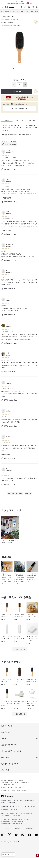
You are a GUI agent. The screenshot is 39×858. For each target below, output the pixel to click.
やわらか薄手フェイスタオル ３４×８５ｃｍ (32, 638)
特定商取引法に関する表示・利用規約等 (11, 824)
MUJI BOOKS (4, 809)
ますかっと (9, 151)
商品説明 (7, 120)
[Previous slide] (11, 69)
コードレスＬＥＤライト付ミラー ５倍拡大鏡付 (32, 703)
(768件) (19, 25)
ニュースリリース (5, 819)
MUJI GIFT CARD (27, 813)
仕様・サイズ (19, 120)
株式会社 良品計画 (17, 821)
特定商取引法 (29, 828)
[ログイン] (25, 6)
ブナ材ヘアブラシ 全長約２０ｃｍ (19, 616)
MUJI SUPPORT (29, 800)
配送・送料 (32, 120)
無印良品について (6, 821)
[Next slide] (28, 69)
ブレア (8, 325)
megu (8, 436)
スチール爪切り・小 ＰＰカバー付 (19, 637)
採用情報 (14, 819)
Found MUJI (31, 807)
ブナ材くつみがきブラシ (19, 680)
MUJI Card (19, 813)
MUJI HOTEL (13, 809)
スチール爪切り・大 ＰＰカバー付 (6, 637)
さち (7, 212)
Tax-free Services (15, 815)
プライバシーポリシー (7, 828)
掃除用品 (3, 790)
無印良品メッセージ (24, 819)
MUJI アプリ (4, 813)
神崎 (7, 353)
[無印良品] (7, 796)
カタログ (12, 813)
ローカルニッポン (18, 800)
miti (7, 468)
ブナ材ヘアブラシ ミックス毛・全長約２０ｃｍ (6, 703)
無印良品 (3, 780)
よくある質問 (11, 803)
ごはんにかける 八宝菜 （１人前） (32, 616)
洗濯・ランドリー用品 (17, 11)
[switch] (36, 22)
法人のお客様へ (5, 815)
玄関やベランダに (21, 790)
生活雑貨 (10, 780)
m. (7, 270)
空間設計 (3, 803)
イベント (10, 800)
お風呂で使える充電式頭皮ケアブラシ (19, 703)
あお (7, 179)
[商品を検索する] (21, 6)
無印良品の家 (4, 807)
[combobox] (8, 854)
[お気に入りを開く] (29, 6)
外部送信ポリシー (19, 828)
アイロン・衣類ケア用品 (31, 11)
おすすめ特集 (11, 790)
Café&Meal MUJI (14, 807)
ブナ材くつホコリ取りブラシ (6, 616)
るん (7, 410)
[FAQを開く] (33, 6)
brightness (9, 244)
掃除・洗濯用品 (5, 11)
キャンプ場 (23, 807)
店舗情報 (3, 800)
